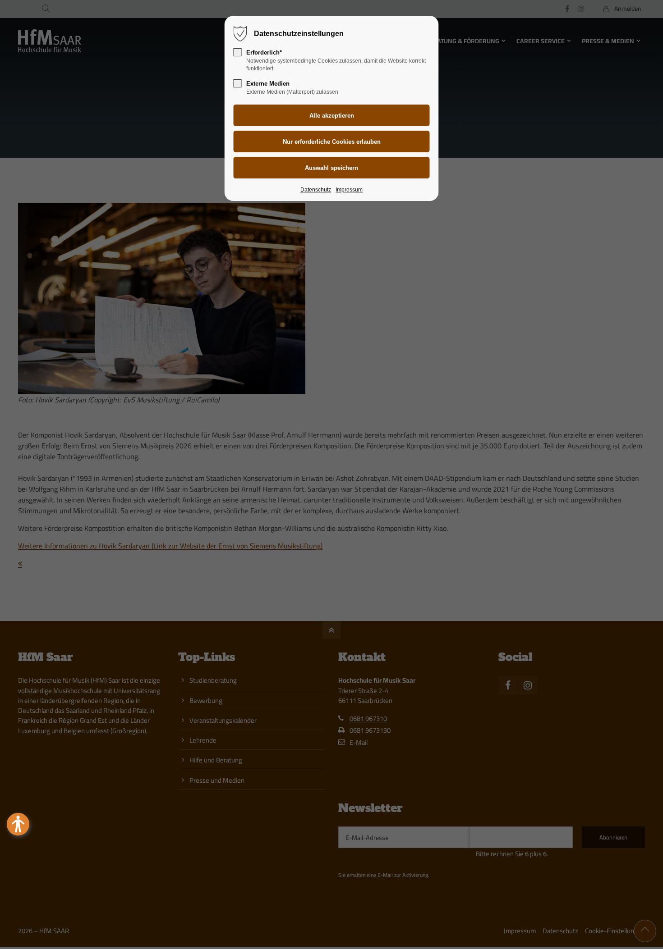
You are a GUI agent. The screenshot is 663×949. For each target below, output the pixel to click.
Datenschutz (315, 190)
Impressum (349, 190)
